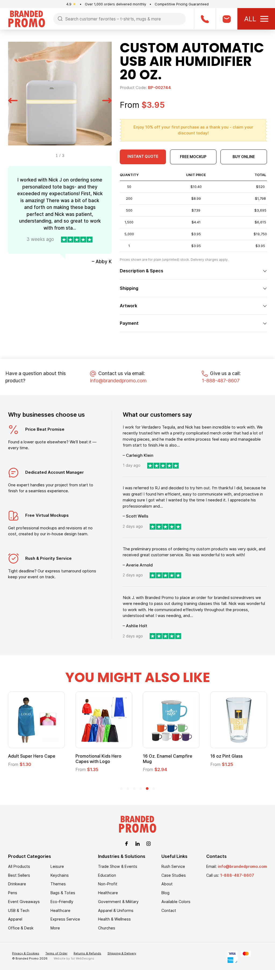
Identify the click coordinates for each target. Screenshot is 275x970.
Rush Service (173, 866)
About (167, 884)
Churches (106, 928)
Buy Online (244, 156)
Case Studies (173, 875)
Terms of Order (56, 953)
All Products (19, 866)
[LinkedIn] (137, 843)
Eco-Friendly (61, 901)
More (55, 928)
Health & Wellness (114, 919)
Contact (168, 910)
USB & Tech (18, 910)
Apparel (15, 919)
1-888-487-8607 (221, 380)
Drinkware (17, 884)
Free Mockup (193, 156)
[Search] (60, 18)
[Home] (26, 18)
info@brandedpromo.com (118, 380)
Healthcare (60, 910)
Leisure (57, 866)
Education (107, 875)
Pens (12, 892)
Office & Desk (20, 928)
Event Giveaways (24, 901)
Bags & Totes (62, 892)
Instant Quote (142, 156)
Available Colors (175, 901)
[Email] (226, 19)
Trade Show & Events (117, 866)
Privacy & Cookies (25, 953)
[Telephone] (205, 19)
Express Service (65, 919)
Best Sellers (19, 875)
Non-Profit (107, 884)
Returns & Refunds (87, 953)
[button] (13, 100)
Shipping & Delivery (121, 953)
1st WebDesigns (82, 958)
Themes (58, 884)
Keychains (59, 875)
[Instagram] (148, 843)
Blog (165, 892)
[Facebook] (126, 843)
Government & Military (118, 901)
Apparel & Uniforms (115, 910)
